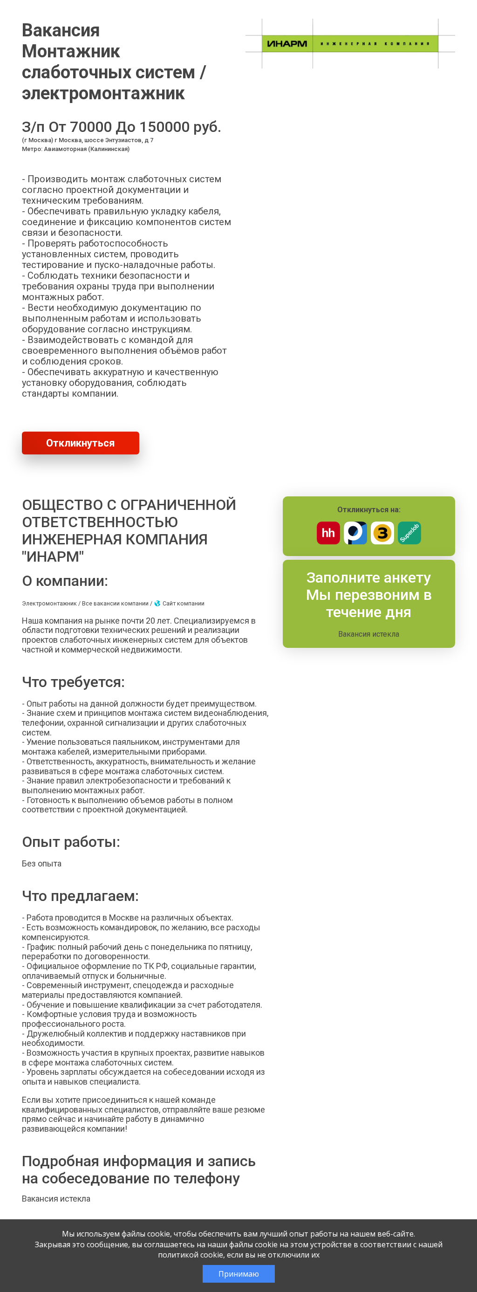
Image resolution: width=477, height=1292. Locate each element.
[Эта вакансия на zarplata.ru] (382, 541)
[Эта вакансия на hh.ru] (328, 541)
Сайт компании (182, 603)
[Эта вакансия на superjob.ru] (409, 541)
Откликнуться (80, 443)
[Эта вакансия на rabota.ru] (355, 541)
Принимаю (238, 1274)
